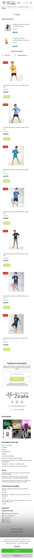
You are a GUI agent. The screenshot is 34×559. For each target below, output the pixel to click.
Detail (7, 96)
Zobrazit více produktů (17, 51)
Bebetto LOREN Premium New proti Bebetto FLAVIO (15, 489)
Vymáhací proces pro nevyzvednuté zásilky (15, 466)
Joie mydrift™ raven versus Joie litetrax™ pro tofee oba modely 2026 (16, 501)
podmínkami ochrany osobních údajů (17, 384)
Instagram (17, 402)
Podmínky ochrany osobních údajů (12, 458)
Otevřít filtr (6, 55)
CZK (18, 3)
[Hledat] (24, 2)
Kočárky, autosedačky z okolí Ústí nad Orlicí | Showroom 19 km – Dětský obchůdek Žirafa (15, 477)
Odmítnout (17, 555)
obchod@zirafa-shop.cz (18, 406)
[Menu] (31, 3)
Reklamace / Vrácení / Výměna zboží (13, 464)
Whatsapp (22, 402)
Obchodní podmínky (8, 456)
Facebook (12, 402)
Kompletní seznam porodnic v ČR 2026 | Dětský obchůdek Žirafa (16, 473)
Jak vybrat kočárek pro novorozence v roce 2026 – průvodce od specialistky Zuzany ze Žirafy (16, 481)
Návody (4, 454)
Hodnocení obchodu (17, 531)
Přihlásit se (17, 379)
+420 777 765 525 (18, 409)
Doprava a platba (7, 445)
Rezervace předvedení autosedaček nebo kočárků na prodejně (16, 461)
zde (27, 543)
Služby (4, 449)
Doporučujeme (22, 55)
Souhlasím (17, 551)
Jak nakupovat (6, 451)
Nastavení (17, 546)
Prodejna (4, 447)
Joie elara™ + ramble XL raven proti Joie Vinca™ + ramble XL (16, 495)
